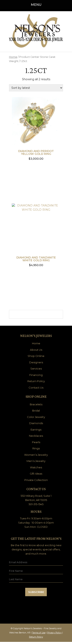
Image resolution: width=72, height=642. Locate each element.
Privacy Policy (54, 632)
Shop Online (36, 356)
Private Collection (36, 480)
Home (13, 56)
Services (36, 368)
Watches (36, 467)
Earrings (36, 429)
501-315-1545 (36, 504)
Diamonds (36, 423)
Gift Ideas (36, 473)
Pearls (36, 442)
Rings (36, 448)
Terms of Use (38, 632)
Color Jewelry (36, 417)
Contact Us (36, 387)
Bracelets (36, 404)
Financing (36, 375)
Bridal (36, 410)
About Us (36, 349)
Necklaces (36, 435)
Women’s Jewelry (36, 454)
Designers (36, 362)
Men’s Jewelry (36, 461)
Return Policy (36, 381)
